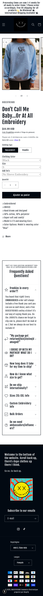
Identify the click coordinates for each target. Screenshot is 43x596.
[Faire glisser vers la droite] (27, 95)
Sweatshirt (10, 150)
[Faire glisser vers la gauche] (15, 95)
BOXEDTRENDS (16, 590)
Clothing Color (8, 156)
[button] (3, 24)
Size (4, 163)
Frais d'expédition (8, 132)
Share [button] (8, 236)
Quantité (5, 179)
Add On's (6, 170)
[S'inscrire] (35, 518)
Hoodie (25, 150)
